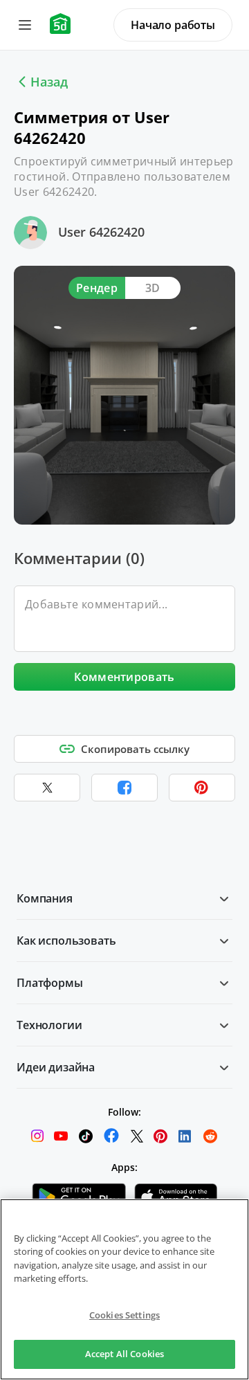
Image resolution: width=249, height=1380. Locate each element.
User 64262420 (101, 232)
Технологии (49, 1025)
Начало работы (173, 25)
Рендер (97, 288)
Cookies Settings (124, 1315)
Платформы (50, 982)
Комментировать (124, 676)
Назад (49, 81)
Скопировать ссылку (135, 749)
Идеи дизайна (56, 1067)
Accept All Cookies (124, 1353)
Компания (45, 898)
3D (152, 288)
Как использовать (66, 940)
